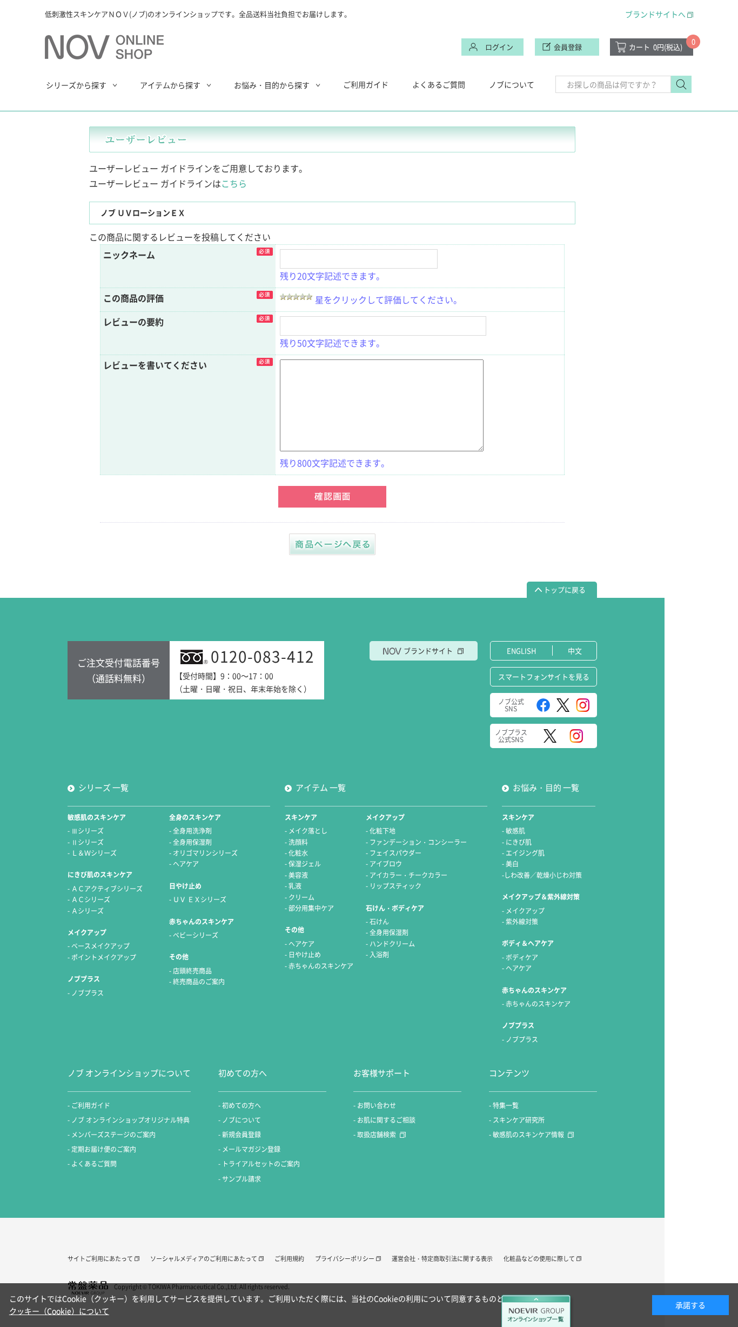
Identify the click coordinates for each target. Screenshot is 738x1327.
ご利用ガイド (365, 84)
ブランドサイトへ (655, 14)
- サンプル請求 (239, 1179)
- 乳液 (293, 886)
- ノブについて (239, 1120)
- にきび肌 (517, 842)
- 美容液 (296, 875)
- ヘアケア (184, 864)
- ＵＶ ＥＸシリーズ (197, 899)
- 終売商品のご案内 (197, 981)
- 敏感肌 (513, 831)
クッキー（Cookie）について (59, 1310)
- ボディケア (520, 957)
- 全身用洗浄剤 (190, 831)
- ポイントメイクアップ (102, 957)
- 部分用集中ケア (309, 908)
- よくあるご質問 (92, 1164)
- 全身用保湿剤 (190, 842)
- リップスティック (393, 886)
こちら (234, 183)
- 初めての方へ (239, 1105)
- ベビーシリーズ (193, 935)
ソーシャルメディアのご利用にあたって (203, 1258)
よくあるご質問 (438, 84)
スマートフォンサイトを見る (543, 676)
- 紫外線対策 (520, 921)
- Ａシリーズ (86, 911)
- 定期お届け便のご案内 (102, 1149)
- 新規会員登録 (239, 1134)
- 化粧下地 (380, 831)
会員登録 (568, 47)
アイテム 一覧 (321, 787)
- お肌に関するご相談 (384, 1120)
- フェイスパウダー (393, 853)
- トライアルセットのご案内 (259, 1164)
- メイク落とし (306, 831)
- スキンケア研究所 (517, 1120)
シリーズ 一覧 (103, 787)
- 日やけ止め (303, 954)
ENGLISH (521, 650)
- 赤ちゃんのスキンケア (319, 966)
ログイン (499, 47)
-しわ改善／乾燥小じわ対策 (542, 875)
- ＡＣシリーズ (89, 899)
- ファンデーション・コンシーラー (416, 842)
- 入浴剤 (377, 954)
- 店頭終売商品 (190, 971)
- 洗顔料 (296, 842)
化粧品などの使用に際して (539, 1258)
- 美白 (510, 864)
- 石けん (377, 921)
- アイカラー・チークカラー (406, 875)
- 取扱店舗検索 (374, 1134)
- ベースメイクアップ (99, 946)
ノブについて (511, 84)
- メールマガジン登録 (249, 1149)
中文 (575, 650)
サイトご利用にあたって (100, 1258)
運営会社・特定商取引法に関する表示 (442, 1258)
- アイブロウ (384, 864)
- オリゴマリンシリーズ (203, 853)
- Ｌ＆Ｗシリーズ (92, 853)
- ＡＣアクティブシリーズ (105, 888)
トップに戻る (565, 589)
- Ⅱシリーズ (86, 842)
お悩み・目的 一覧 (546, 787)
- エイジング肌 (523, 853)
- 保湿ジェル (303, 864)
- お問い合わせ (374, 1105)
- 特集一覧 (504, 1105)
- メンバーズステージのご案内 (112, 1134)
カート (655, 47)
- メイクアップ (523, 911)
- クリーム (299, 897)
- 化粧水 (296, 853)
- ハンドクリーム (390, 944)
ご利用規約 (289, 1258)
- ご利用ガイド (89, 1105)
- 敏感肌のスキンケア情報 (526, 1134)
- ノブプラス (86, 993)
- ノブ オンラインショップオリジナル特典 (129, 1120)
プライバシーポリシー (344, 1258)
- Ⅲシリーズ (86, 831)
